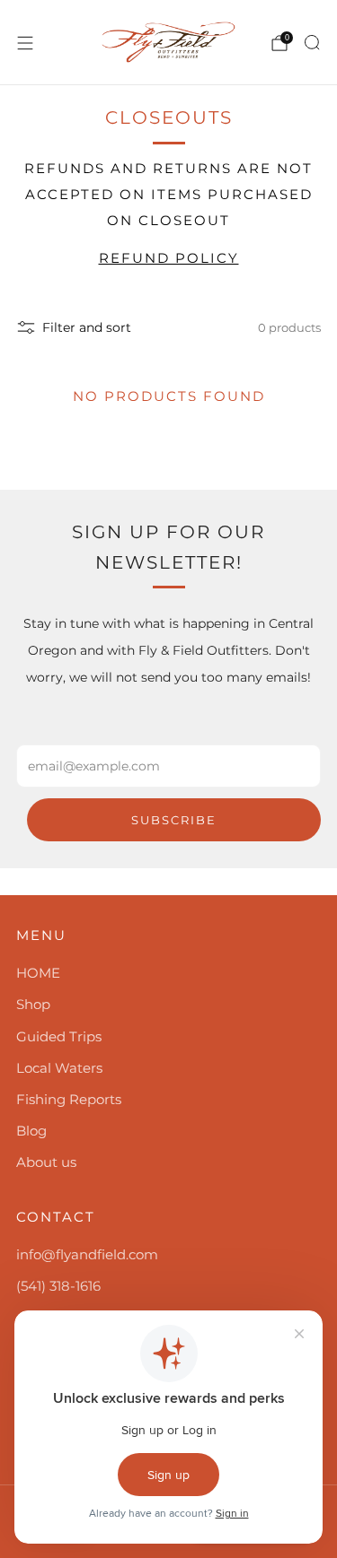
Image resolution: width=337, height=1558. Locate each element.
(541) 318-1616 (58, 1285)
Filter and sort (86, 327)
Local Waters (59, 1067)
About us (46, 1162)
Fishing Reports (68, 1099)
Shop (33, 1004)
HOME (38, 972)
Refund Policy (169, 257)
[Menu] (25, 43)
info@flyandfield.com (87, 1254)
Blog (31, 1130)
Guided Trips (59, 1036)
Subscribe (174, 820)
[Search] (312, 42)
